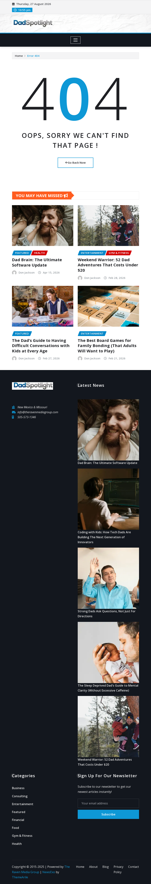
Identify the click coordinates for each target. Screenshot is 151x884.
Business (18, 788)
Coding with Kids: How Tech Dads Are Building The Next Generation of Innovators (104, 537)
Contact (133, 867)
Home (19, 56)
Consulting (19, 796)
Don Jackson (27, 272)
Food (15, 828)
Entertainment (22, 804)
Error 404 (33, 56)
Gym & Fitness (22, 836)
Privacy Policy (118, 869)
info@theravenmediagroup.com (37, 412)
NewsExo (48, 872)
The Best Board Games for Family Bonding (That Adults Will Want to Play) (107, 345)
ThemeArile (20, 877)
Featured (18, 812)
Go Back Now (77, 162)
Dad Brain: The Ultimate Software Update (37, 262)
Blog (105, 867)
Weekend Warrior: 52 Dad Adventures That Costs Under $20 (108, 265)
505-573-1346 (26, 417)
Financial (18, 820)
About (93, 867)
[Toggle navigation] (76, 40)
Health (17, 844)
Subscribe (108, 814)
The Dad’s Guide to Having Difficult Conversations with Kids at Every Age (41, 345)
